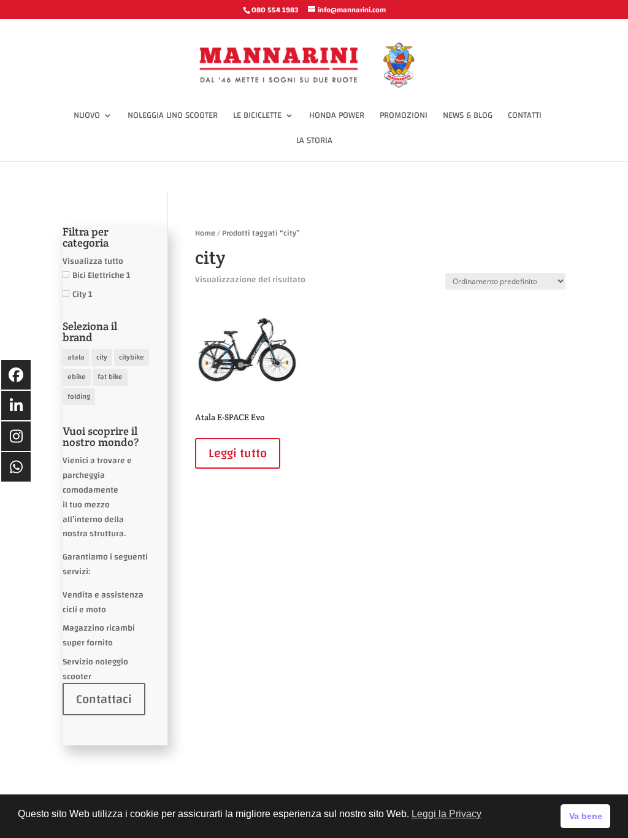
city (101, 357)
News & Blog (467, 117)
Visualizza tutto (93, 261)
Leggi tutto (238, 453)
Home (205, 233)
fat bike (110, 376)
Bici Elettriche (98, 275)
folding (78, 396)
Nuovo (87, 117)
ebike (76, 376)
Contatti (525, 117)
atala (76, 357)
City (79, 294)
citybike (131, 357)
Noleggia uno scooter (173, 117)
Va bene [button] (585, 816)
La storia (314, 142)
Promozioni (403, 117)
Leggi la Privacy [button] (446, 814)
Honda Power (336, 117)
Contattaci (104, 699)
